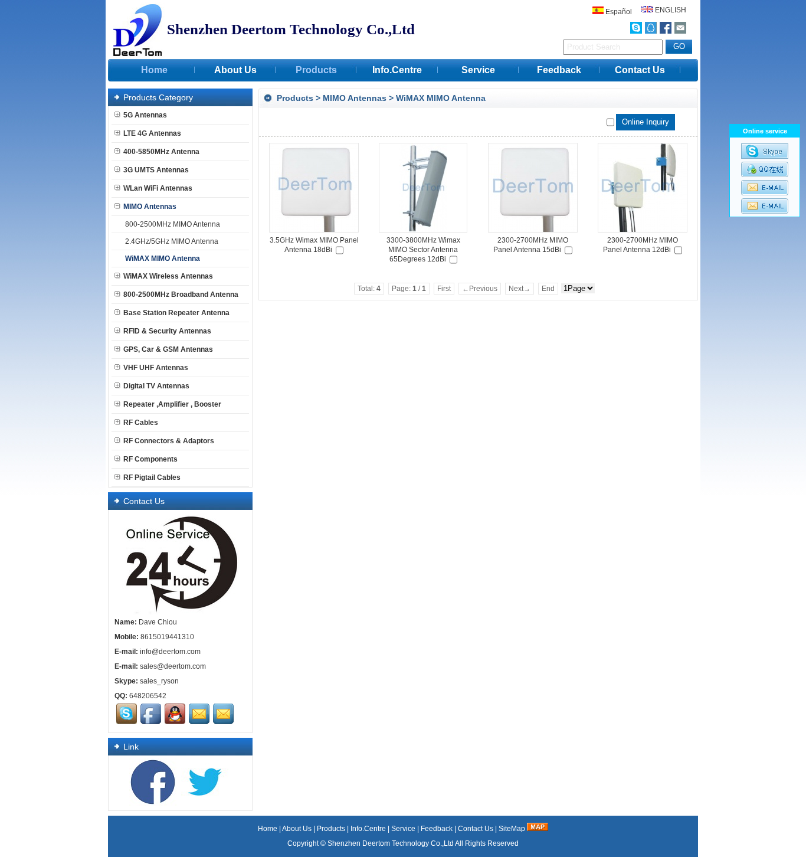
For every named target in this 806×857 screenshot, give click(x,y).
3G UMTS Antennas (156, 170)
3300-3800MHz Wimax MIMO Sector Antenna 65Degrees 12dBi (423, 249)
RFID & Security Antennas (167, 331)
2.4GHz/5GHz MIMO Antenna (171, 241)
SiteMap (512, 829)
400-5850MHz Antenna (161, 152)
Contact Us (640, 70)
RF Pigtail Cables (152, 477)
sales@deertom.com (173, 666)
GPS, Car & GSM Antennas (168, 349)
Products (316, 70)
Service (478, 70)
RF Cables (140, 422)
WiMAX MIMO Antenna (441, 98)
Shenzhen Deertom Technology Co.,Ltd (390, 843)
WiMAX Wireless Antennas (168, 276)
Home (154, 70)
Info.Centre (397, 70)
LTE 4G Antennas (152, 133)
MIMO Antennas (354, 98)
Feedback (559, 70)
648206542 (147, 696)
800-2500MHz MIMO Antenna (172, 224)
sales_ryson (159, 681)
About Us (235, 70)
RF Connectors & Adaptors (168, 441)
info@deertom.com (170, 651)
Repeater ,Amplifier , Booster (172, 404)
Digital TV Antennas (156, 386)
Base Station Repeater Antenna (176, 313)
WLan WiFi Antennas (157, 188)
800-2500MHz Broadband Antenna (180, 294)
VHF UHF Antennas (155, 368)
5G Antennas (145, 115)
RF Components (150, 459)
